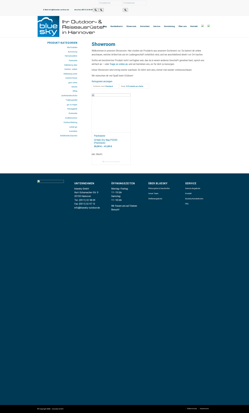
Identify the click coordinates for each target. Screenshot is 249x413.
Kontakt (188, 193)
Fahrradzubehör (71, 56)
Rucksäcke (73, 113)
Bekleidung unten (70, 74)
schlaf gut (73, 127)
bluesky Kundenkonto (194, 199)
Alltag (75, 91)
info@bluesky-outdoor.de (87, 207)
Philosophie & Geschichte (159, 188)
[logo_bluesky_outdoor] (71, 26)
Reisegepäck (72, 109)
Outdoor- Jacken (70, 69)
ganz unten (72, 83)
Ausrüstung (72, 52)
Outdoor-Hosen (71, 78)
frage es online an (119, 64)
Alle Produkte (72, 47)
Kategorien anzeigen (102, 81)
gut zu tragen (72, 105)
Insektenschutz (71, 118)
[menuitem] (105, 26)
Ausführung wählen (112, 162)
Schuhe (74, 87)
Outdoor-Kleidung (70, 122)
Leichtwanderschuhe (69, 96)
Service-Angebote (192, 188)
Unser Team (153, 193)
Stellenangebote (155, 199)
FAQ (186, 204)
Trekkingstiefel (71, 100)
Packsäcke (73, 61)
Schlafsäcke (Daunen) (68, 136)
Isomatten (73, 131)
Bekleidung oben (70, 65)
